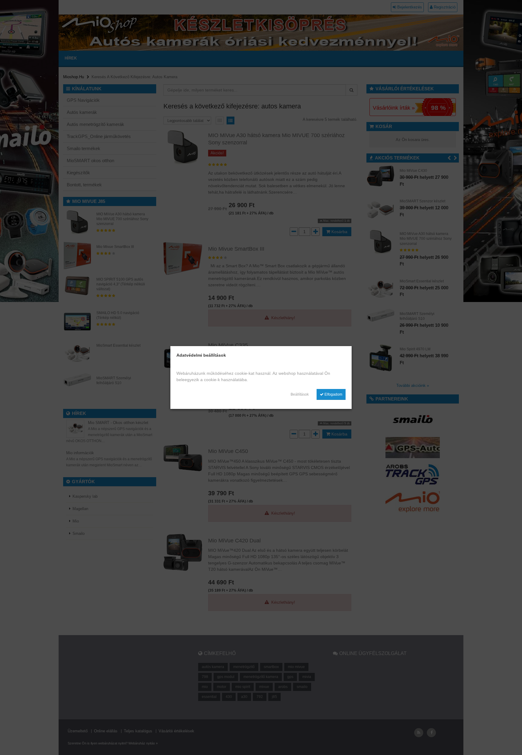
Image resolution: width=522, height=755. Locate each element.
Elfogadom (333, 394)
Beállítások (300, 394)
